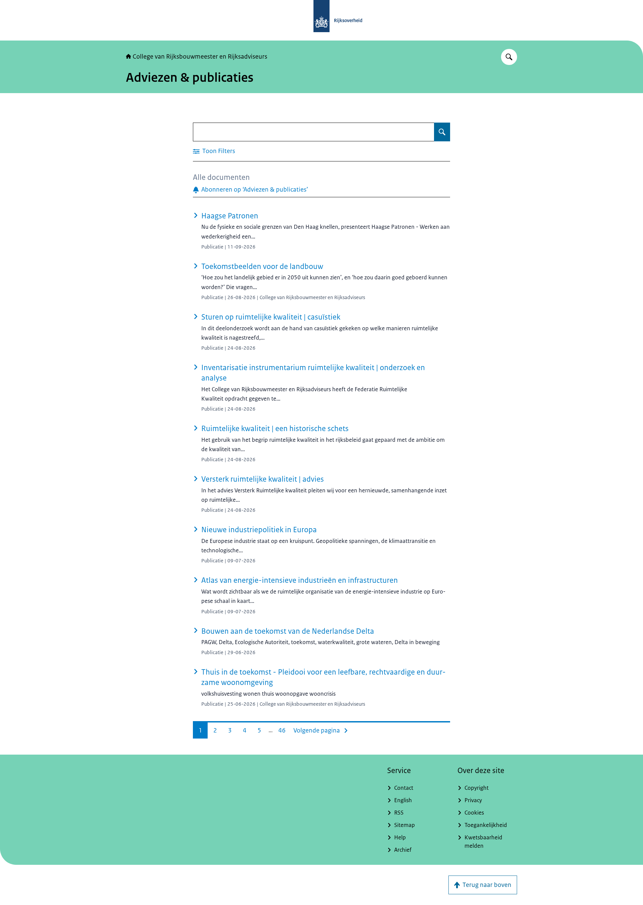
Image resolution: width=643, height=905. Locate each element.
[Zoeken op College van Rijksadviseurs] (509, 57)
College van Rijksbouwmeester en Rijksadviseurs (200, 57)
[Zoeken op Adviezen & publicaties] (442, 132)
